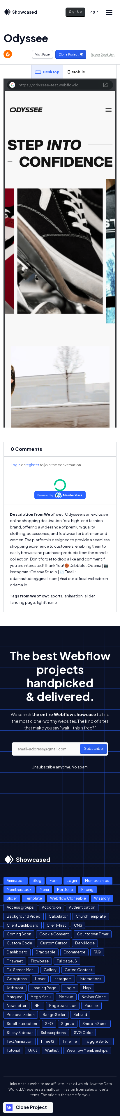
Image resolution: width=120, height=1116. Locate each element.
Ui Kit (32, 1050)
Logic (69, 987)
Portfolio (65, 889)
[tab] (47, 72)
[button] (109, 12)
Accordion (51, 907)
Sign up (67, 1023)
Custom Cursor (53, 943)
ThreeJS (47, 1041)
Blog (37, 880)
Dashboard (17, 952)
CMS (78, 925)
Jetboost (15, 987)
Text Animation (19, 1041)
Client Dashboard (22, 925)
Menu (44, 889)
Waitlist (52, 1050)
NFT (37, 1005)
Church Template (91, 916)
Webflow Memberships (87, 1050)
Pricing (87, 889)
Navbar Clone (94, 996)
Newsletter (16, 1005)
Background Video (23, 916)
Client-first (56, 925)
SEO (49, 1023)
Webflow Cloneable (68, 898)
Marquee (14, 996)
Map (87, 987)
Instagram (63, 978)
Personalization (21, 1014)
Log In (93, 12)
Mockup (66, 996)
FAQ (97, 952)
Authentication (82, 907)
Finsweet (15, 961)
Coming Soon (19, 934)
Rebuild (80, 1014)
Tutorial (13, 1050)
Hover (40, 978)
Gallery (50, 969)
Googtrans (17, 978)
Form (54, 880)
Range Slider (54, 1014)
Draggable (45, 952)
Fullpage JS (67, 961)
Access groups (20, 907)
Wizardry (102, 898)
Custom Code (19, 943)
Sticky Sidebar (20, 1032)
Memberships (97, 880)
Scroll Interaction (22, 1023)
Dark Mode (85, 943)
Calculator (58, 916)
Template (33, 898)
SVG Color (83, 1032)
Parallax (91, 1005)
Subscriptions (53, 1032)
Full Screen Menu (21, 969)
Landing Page (43, 987)
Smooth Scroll (94, 1023)
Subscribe (93, 748)
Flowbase (40, 961)
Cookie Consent (54, 934)
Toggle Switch (97, 1041)
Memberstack (19, 889)
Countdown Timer (92, 934)
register (32, 465)
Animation (15, 880)
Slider (12, 898)
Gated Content (78, 969)
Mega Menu (41, 996)
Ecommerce (74, 952)
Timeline (69, 1041)
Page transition (62, 1005)
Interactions (90, 978)
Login (15, 465)
